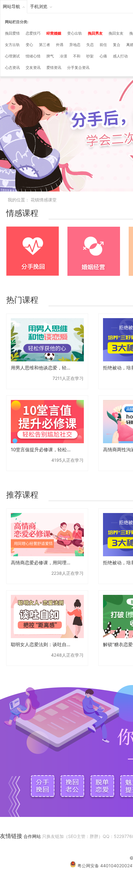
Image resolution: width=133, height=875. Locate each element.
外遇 (59, 44)
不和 (76, 56)
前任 (103, 44)
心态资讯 (12, 67)
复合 (116, 44)
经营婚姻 (53, 33)
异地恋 (74, 44)
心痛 (103, 56)
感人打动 (120, 56)
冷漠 (63, 56)
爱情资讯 (53, 67)
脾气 (50, 56)
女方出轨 (12, 44)
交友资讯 (33, 67)
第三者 (44, 44)
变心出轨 (74, 33)
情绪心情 (33, 56)
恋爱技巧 (33, 33)
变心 (29, 44)
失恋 (90, 44)
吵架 (90, 56)
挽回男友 (95, 33)
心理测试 (12, 56)
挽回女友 (116, 33)
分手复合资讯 (78, 67)
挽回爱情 (12, 33)
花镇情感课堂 (44, 199)
